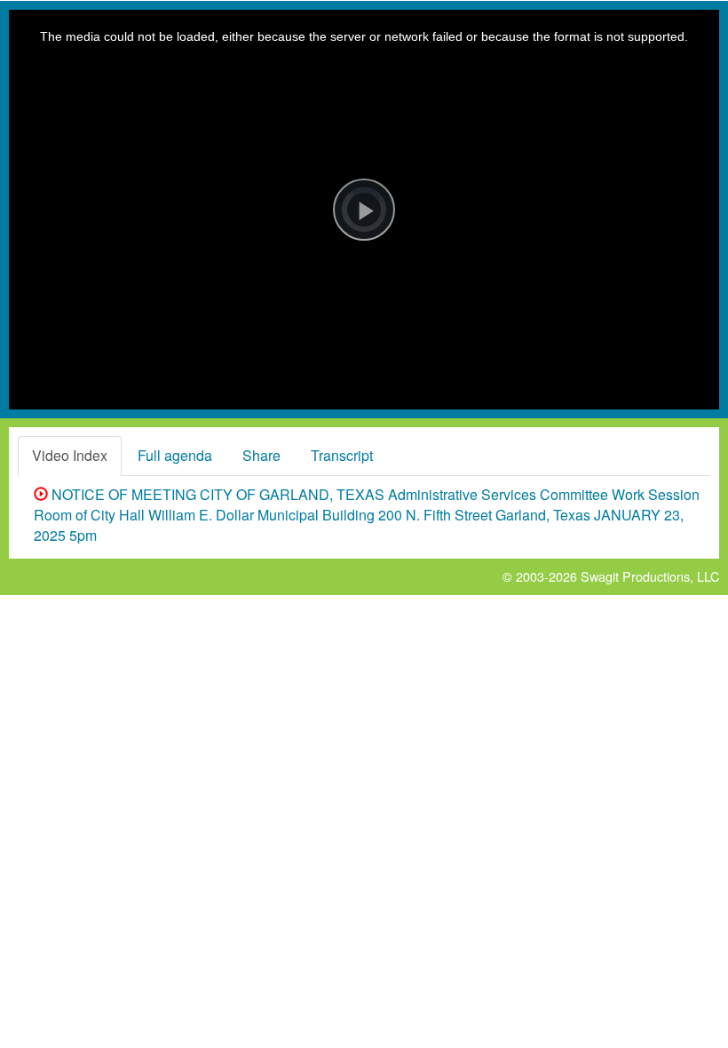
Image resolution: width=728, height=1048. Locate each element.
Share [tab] (261, 455)
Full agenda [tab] (175, 455)
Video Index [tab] (69, 455)
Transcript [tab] (342, 455)
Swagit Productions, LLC (650, 576)
